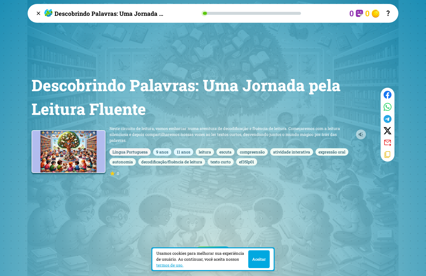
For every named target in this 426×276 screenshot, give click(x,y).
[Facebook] (387, 95)
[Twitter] (387, 130)
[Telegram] (387, 119)
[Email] (387, 142)
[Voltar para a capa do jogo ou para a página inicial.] (38, 13)
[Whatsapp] (387, 107)
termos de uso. (169, 265)
